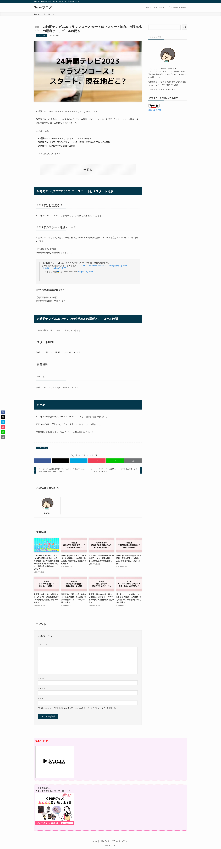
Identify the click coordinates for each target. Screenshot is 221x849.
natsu (47, 513)
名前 (41, 679)
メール (42, 688)
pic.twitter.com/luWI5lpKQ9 (54, 268)
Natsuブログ (43, 7)
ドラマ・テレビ (41, 35)
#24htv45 (93, 266)
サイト (40, 698)
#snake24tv (103, 266)
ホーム (94, 841)
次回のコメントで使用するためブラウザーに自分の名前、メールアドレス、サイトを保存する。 (79, 708)
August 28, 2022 (85, 272)
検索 (184, 27)
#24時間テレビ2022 (118, 266)
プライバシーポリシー (120, 841)
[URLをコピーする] (133, 460)
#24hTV (84, 266)
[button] (42, 460)
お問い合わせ (105, 841)
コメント (42, 645)
